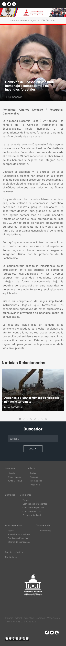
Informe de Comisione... (19, 542)
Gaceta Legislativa (14, 552)
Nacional (34, 477)
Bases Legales (14, 477)
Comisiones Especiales (33, 507)
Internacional (36, 480)
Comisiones (25, 495)
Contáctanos (11, 557)
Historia (11, 473)
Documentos (45, 530)
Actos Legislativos (13, 525)
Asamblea (10, 468)
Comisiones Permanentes (35, 504)
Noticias (31, 468)
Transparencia (43, 525)
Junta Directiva (15, 480)
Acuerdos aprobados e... (19, 534)
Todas (33, 473)
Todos (11, 530)
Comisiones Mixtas (32, 511)
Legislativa (35, 484)
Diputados (10, 495)
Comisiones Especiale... (19, 538)
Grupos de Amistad (32, 515)
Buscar (33, 448)
